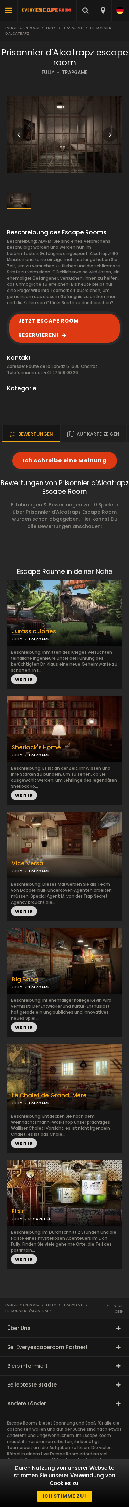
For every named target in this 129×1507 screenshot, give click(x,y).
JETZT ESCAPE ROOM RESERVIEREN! (48, 328)
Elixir (18, 1211)
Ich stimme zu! (64, 1496)
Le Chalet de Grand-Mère (49, 1095)
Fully (51, 27)
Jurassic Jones (34, 631)
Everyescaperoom (22, 27)
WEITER (24, 795)
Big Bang (25, 979)
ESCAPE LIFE (39, 1219)
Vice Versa (27, 863)
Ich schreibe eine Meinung (65, 460)
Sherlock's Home (36, 747)
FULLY (48, 72)
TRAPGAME (74, 72)
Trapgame (73, 27)
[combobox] (102, 10)
